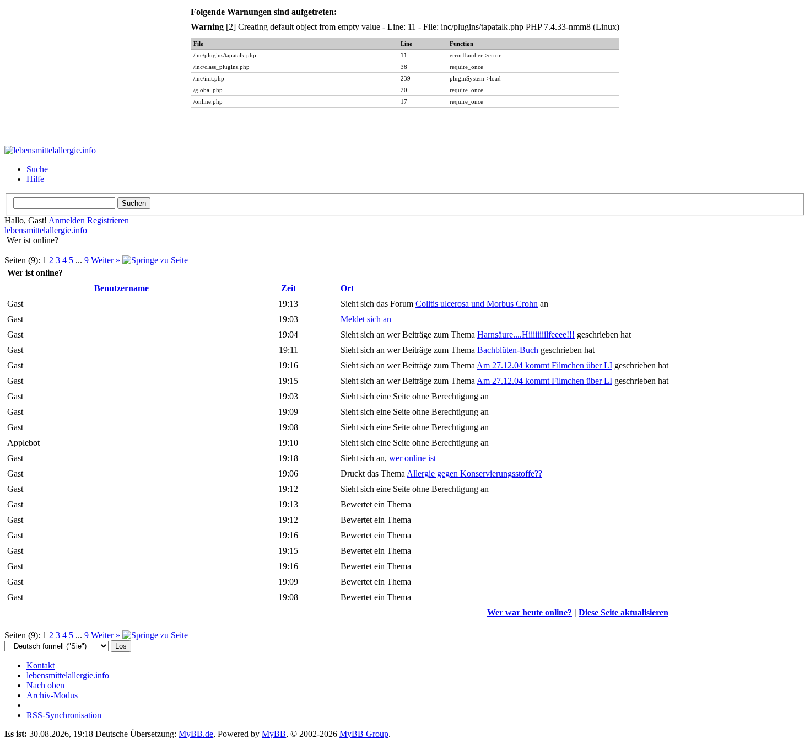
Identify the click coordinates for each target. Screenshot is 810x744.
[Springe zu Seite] (155, 260)
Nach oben (45, 685)
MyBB (274, 733)
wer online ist (412, 458)
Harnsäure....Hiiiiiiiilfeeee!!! (526, 334)
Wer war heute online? (529, 612)
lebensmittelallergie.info (45, 230)
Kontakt (40, 665)
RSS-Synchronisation (63, 715)
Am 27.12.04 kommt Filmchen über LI (544, 365)
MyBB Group (363, 733)
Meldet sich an (366, 319)
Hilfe (35, 179)
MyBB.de (196, 733)
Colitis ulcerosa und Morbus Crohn (476, 303)
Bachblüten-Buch (507, 350)
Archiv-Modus (52, 695)
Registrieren (108, 220)
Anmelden (66, 220)
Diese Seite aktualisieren (623, 612)
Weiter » (105, 260)
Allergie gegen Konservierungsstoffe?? (474, 473)
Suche (37, 169)
